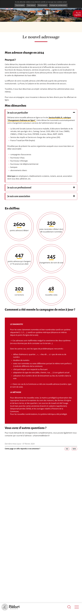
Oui (67, 449)
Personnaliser (42, 5)
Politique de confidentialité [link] (58, 5)
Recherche (69, 607)
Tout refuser (31, 5)
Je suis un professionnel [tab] (19, 187)
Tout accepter (20, 5)
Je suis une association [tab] (18, 196)
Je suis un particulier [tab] (17, 112)
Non (74, 449)
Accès (77, 13)
